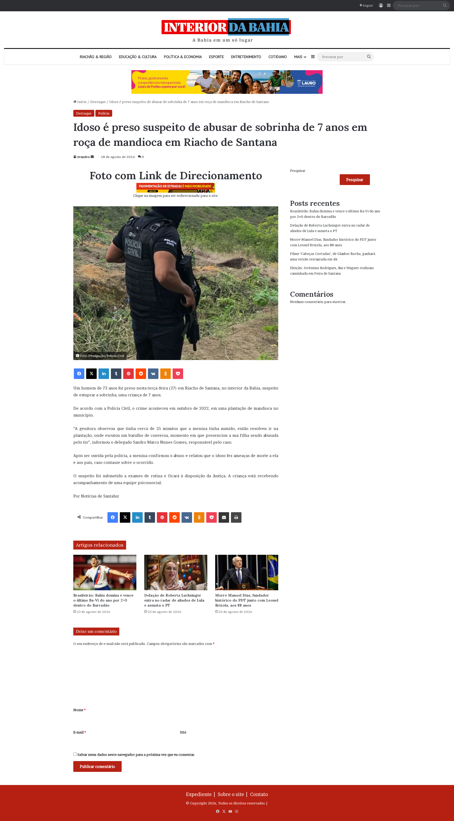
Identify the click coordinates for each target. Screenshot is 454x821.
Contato (259, 794)
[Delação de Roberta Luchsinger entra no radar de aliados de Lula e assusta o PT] (175, 572)
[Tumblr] (116, 373)
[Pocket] (178, 373)
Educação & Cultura (138, 56)
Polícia (103, 113)
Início (81, 102)
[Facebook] (79, 373)
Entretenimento (246, 56)
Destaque (98, 102)
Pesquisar (297, 170)
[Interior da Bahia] (227, 29)
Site (183, 732)
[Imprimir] (236, 517)
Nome (79, 710)
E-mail (79, 732)
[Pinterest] (128, 373)
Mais (298, 56)
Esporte (216, 56)
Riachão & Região (96, 56)
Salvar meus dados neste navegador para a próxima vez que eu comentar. (136, 754)
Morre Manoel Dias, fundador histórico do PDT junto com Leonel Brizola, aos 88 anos (246, 600)
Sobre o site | (233, 794)
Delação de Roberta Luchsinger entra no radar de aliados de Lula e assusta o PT (174, 600)
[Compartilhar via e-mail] (224, 517)
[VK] (153, 373)
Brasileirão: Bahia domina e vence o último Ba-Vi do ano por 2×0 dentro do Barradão (103, 600)
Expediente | (201, 794)
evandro (83, 157)
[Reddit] (141, 373)
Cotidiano (278, 56)
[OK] (165, 373)
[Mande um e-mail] (92, 157)
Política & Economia (183, 56)
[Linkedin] (104, 373)
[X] (91, 373)
